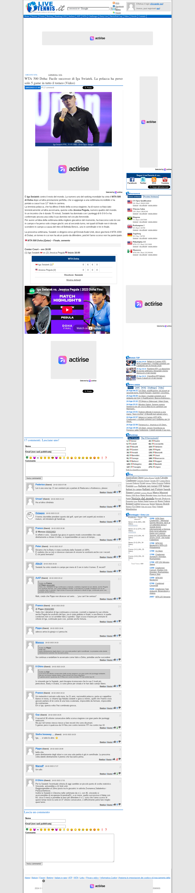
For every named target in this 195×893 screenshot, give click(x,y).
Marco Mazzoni (160, 492)
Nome (28, 446)
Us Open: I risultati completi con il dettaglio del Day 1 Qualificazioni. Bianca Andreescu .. (148, 397)
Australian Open (135, 477)
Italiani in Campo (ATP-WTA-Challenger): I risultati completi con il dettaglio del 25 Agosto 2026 (153, 363)
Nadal (128, 498)
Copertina (53, 75)
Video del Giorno (146, 507)
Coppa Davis (164, 481)
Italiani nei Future (152, 489)
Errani (142, 483)
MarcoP (39, 766)
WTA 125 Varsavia (162, 597)
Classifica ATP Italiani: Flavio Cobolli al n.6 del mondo (150, 377)
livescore (135, 205)
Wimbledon (131, 509)
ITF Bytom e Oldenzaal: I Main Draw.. (153, 401)
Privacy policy (92, 878)
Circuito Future (143, 481)
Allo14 (38, 563)
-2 (117, 759)
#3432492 (51, 532)
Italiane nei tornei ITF (150, 485)
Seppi (152, 503)
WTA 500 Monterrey (156, 579)
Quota (109, 492)
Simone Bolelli (162, 504)
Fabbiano (148, 483)
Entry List (104, 16)
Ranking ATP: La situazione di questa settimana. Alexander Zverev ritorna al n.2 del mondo (153, 371)
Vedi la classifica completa (137, 470)
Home (26, 16)
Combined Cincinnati (157, 584)
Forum (118, 13)
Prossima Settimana (151, 196)
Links (82, 878)
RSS (117, 3)
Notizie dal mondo (142, 498)
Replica (103, 492)
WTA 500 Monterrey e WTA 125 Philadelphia (158, 545)
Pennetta (129, 501)
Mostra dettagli (73, 280)
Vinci (154, 506)
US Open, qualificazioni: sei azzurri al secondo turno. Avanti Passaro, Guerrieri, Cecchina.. (148, 392)
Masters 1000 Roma (133, 495)
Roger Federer (164, 501)
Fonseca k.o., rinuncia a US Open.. (152, 425)
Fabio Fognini (157, 483)
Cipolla (157, 478)
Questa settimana (134, 196)
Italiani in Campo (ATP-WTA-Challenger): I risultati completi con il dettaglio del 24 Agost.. (148, 419)
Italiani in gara (61, 878)
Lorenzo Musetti (146, 493)
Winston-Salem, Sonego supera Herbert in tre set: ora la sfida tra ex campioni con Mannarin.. (146, 406)
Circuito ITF (154, 481)
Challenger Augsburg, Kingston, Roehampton (158, 556)
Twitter (118, 10)
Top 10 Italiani (133, 438)
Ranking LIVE (61, 16)
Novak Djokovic (163, 498)
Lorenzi (136, 493)
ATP (78, 16)
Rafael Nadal (143, 501)
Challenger (93, 16)
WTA (84, 16)
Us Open (136, 506)
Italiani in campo (134, 489)
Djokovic (136, 483)
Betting (50, 16)
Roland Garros (133, 503)
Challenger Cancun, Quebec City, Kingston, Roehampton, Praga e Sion (159, 571)
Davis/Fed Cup (116, 16)
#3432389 (50, 585)
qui (158, 8)
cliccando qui (156, 4)
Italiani (72, 16)
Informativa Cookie (108, 878)
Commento (30, 461)
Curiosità (129, 483)
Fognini (129, 486)
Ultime (130, 388)
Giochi (134, 16)
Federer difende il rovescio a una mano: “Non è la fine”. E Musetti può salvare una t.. (147, 413)
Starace (129, 507)
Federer (167, 483)
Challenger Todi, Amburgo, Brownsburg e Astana (160, 591)
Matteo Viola (157, 495)
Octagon (40, 513)
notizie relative (152, 205)
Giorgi (136, 486)
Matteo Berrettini (146, 495)
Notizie (34, 16)
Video (126, 16)
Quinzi (135, 501)
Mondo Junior (166, 495)
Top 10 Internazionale (150, 438)
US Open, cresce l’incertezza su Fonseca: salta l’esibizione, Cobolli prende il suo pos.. (148, 429)
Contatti (142, 16)
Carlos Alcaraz (149, 478)
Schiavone (144, 504)
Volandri (160, 507)
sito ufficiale (143, 205)
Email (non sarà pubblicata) (38, 452)
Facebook (119, 6)
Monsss (39, 642)
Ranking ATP (153, 501)
